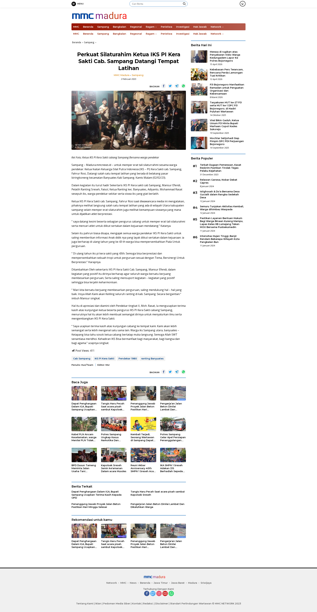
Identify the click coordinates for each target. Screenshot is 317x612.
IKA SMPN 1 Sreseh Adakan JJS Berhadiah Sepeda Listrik (171, 468)
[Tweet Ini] (170, 85)
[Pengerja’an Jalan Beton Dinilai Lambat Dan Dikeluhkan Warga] (173, 393)
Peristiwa (166, 26)
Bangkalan (119, 26)
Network (216, 26)
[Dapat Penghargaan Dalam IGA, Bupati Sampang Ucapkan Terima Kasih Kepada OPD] (84, 393)
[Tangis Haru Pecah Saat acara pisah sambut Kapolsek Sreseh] (114, 393)
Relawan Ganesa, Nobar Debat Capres (218, 181)
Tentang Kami (84, 603)
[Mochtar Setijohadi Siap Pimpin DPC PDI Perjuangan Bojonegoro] (199, 143)
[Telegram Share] (176, 85)
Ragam (150, 26)
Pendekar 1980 (128, 358)
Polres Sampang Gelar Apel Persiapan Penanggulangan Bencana (173, 437)
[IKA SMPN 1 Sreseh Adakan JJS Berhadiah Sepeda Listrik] (173, 455)
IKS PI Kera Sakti (104, 358)
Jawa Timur (161, 582)
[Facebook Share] (163, 85)
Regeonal (136, 26)
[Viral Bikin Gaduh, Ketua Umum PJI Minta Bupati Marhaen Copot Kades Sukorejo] (199, 125)
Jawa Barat (178, 582)
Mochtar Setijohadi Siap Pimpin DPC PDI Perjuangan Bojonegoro (227, 141)
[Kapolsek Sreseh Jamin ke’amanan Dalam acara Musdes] (114, 455)
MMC (76, 26)
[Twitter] (153, 594)
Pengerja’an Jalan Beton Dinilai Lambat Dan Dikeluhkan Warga (171, 406)
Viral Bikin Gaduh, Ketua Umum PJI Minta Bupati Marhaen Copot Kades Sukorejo (224, 125)
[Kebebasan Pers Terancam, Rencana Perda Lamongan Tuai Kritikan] (199, 74)
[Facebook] (146, 594)
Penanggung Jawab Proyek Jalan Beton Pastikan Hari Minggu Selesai (143, 406)
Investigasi (182, 26)
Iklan (98, 603)
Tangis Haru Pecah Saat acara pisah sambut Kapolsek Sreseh (112, 406)
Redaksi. (148, 603)
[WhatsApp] (171, 594)
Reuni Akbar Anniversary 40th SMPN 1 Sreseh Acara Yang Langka (143, 468)
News (133, 582)
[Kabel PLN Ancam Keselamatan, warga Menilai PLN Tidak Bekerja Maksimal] (84, 424)
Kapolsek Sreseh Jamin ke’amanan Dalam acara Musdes (113, 468)
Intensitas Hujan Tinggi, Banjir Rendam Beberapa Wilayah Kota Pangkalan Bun (220, 239)
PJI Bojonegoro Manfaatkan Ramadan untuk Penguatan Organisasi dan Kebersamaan (227, 89)
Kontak (136, 603)
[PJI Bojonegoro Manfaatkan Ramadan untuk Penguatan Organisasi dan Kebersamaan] (199, 89)
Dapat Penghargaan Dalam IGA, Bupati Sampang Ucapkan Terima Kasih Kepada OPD (83, 406)
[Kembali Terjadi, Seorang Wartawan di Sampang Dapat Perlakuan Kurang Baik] (143, 424)
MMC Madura (121, 75)
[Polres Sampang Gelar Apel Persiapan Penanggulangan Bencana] (173, 424)
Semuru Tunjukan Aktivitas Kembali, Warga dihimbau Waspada (222, 208)
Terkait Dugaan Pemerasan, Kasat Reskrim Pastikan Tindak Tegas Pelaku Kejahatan (220, 167)
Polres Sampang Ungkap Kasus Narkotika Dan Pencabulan (111, 437)
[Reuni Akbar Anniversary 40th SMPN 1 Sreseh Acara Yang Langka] (143, 455)
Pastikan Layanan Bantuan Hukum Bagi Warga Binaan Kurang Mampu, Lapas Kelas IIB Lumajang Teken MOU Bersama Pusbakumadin (221, 223)
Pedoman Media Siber (116, 603)
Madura (192, 582)
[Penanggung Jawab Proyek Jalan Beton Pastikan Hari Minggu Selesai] (143, 393)
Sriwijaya (206, 582)
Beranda (88, 26)
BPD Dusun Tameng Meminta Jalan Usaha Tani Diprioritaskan (83, 468)
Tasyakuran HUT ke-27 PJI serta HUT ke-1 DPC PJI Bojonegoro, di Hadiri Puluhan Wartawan (226, 107)
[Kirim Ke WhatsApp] (183, 85)
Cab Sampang (81, 358)
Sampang (103, 26)
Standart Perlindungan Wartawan (190, 603)
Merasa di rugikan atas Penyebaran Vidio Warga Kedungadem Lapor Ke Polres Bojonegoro (225, 56)
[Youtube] (165, 594)
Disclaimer (161, 603)
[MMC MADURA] (109, 15)
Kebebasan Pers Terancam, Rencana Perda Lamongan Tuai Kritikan (226, 72)
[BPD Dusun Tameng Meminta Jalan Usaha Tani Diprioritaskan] (84, 455)
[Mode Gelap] (243, 3)
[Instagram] (159, 594)
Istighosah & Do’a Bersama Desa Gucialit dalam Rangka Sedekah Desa (220, 194)
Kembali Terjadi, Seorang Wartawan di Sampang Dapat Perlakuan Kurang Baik (142, 437)
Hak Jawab (200, 26)
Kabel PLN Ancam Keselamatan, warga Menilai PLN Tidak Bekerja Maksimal (83, 437)
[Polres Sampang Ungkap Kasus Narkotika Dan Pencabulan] (114, 424)
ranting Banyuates (152, 358)
